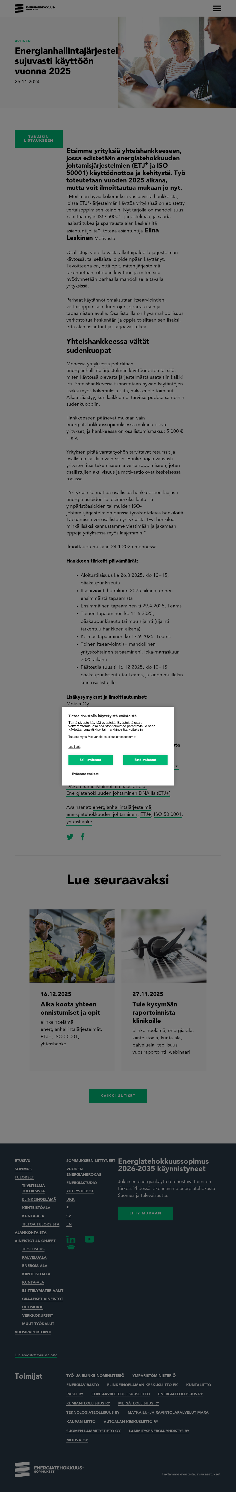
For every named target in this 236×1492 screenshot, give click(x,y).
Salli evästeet (90, 760)
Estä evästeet (145, 760)
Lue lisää (74, 746)
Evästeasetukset (85, 774)
